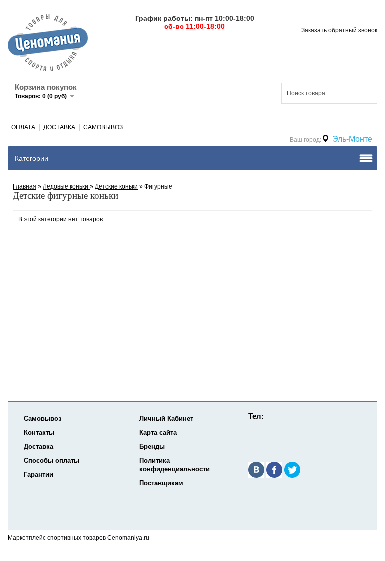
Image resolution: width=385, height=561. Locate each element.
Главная (24, 186)
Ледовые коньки (66, 186)
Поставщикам (161, 483)
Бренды (152, 446)
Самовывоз (103, 127)
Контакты (39, 432)
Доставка (59, 127)
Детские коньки (116, 186)
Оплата (23, 127)
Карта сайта (158, 432)
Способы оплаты (51, 460)
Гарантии (38, 474)
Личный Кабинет (166, 418)
